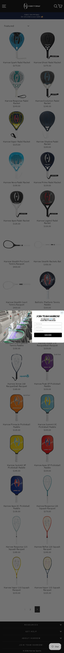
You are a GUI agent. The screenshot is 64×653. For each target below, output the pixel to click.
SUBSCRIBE (48, 335)
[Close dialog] (61, 312)
